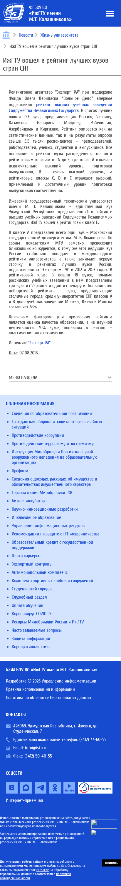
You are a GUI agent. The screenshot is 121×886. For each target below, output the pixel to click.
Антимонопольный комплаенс (40, 572)
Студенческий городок (32, 589)
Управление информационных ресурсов (48, 525)
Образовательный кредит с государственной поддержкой (52, 545)
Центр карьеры (25, 555)
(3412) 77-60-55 (92, 739)
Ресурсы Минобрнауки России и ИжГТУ (48, 622)
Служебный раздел (29, 597)
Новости (26, 35)
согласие (42, 870)
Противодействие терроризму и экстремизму (53, 443)
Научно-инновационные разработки (45, 509)
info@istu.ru (36, 747)
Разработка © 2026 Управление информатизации (51, 681)
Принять (111, 863)
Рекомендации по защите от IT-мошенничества (55, 534)
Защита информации (31, 638)
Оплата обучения (27, 605)
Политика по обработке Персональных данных (48, 697)
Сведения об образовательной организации (52, 413)
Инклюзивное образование (36, 517)
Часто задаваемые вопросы (37, 630)
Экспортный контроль (31, 564)
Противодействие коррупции (38, 435)
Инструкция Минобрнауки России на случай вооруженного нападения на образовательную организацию (55, 457)
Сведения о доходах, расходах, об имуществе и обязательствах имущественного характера (54, 481)
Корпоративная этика (31, 646)
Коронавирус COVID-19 (31, 613)
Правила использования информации (40, 689)
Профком (20, 470)
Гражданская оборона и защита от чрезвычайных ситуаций (57, 424)
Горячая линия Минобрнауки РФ (42, 492)
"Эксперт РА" (39, 343)
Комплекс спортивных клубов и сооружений (52, 580)
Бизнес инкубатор (28, 501)
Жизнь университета (59, 35)
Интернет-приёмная (24, 800)
